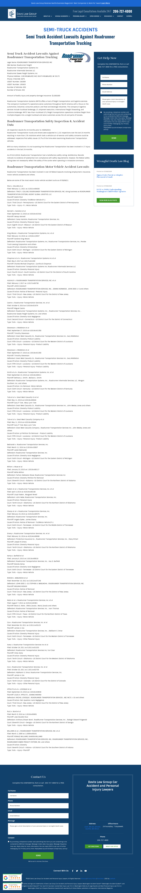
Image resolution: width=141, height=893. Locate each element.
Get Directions (93, 846)
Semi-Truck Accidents (71, 30)
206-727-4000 (122, 11)
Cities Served (94, 16)
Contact (120, 16)
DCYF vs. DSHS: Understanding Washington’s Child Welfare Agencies (111, 191)
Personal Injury (79, 16)
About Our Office (112, 846)
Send (114, 138)
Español (129, 16)
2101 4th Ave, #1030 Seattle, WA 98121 (92, 828)
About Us (47, 16)
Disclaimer (100, 878)
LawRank (112, 878)
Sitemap (83, 878)
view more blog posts (108, 200)
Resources (108, 16)
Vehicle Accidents (61, 16)
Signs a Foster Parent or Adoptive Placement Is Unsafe (110, 176)
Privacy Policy (91, 878)
